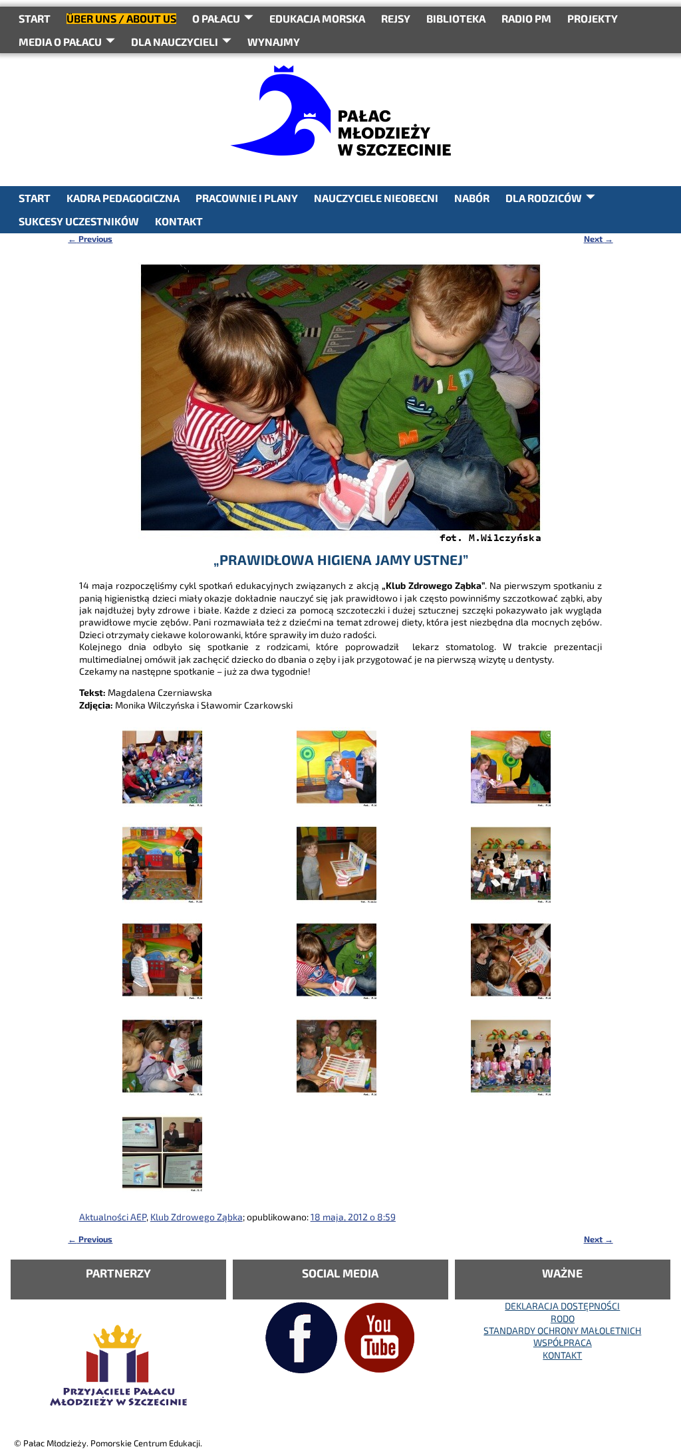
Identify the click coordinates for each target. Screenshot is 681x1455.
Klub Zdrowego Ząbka (196, 1216)
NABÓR (471, 197)
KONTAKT (179, 221)
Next (598, 238)
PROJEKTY (592, 18)
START (35, 18)
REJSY (395, 18)
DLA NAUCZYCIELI (174, 41)
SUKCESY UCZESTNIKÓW (79, 221)
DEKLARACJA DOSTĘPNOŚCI (562, 1305)
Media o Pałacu (60, 41)
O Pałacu (216, 18)
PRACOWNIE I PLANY (247, 197)
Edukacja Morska (317, 18)
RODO (563, 1318)
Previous (90, 238)
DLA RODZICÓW (543, 197)
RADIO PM (526, 18)
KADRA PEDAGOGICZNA (123, 197)
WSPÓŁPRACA (562, 1342)
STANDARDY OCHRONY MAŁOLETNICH (562, 1330)
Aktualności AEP (112, 1216)
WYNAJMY (273, 41)
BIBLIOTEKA (455, 18)
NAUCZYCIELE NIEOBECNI (376, 197)
